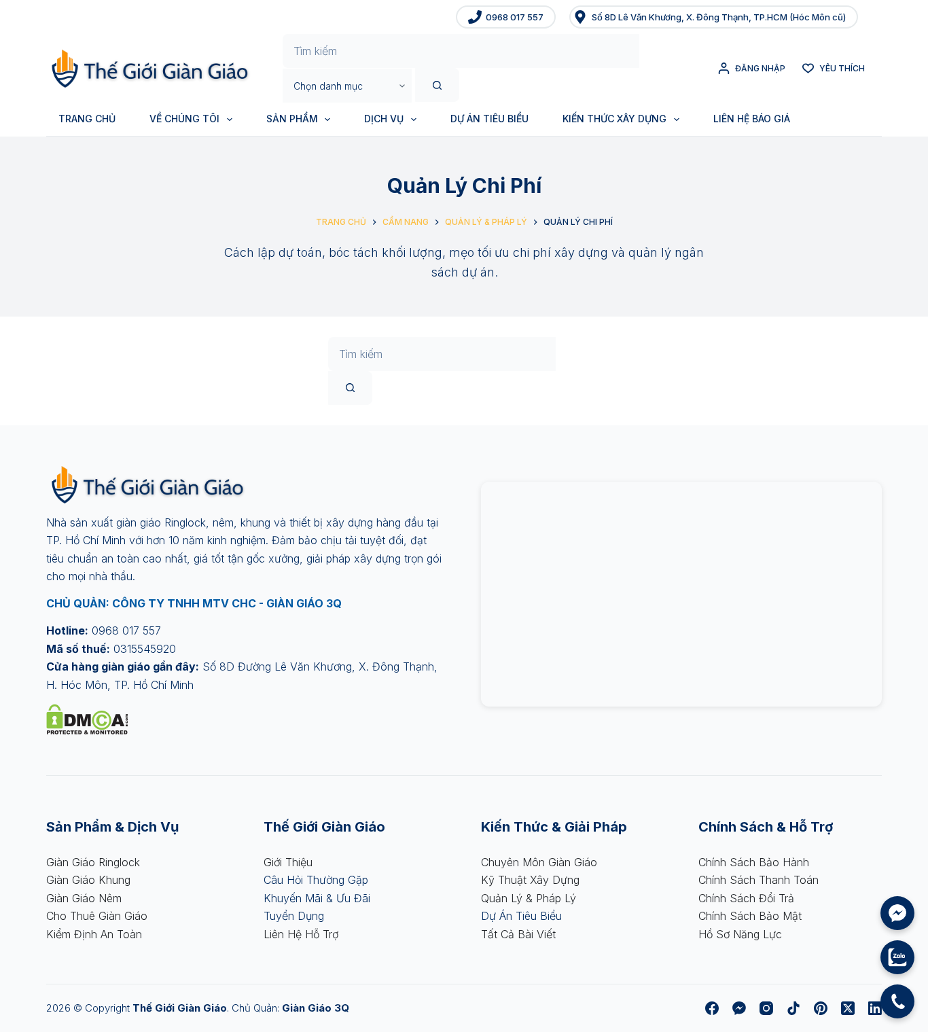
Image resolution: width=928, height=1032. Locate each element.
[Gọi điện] (897, 1001)
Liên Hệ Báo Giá (751, 118)
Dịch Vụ (384, 118)
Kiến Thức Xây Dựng (614, 118)
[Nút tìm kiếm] (437, 85)
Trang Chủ (86, 118)
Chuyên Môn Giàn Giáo (539, 862)
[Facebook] (712, 1008)
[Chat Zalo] (897, 957)
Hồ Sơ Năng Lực (740, 934)
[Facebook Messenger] (739, 1008)
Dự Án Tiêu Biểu (489, 118)
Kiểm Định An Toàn (94, 934)
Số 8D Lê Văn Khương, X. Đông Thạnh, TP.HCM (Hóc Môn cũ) (719, 17)
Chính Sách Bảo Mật (750, 916)
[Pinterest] (820, 1008)
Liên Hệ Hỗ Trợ (301, 934)
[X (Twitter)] (848, 1008)
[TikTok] (793, 1008)
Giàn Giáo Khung (88, 880)
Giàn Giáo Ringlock (93, 862)
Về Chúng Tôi (184, 118)
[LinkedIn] (875, 1008)
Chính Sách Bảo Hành (753, 862)
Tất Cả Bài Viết (518, 934)
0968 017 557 (514, 17)
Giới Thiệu (288, 862)
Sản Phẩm (292, 118)
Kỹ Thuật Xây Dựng (530, 880)
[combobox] (461, 51)
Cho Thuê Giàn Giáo (96, 916)
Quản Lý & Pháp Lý (528, 898)
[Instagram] (766, 1008)
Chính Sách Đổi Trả (746, 898)
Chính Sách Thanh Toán (758, 880)
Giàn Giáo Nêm (84, 898)
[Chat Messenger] (897, 913)
